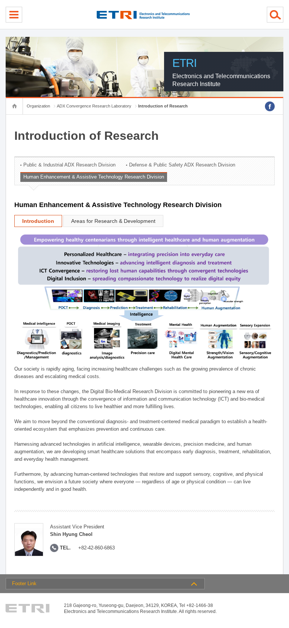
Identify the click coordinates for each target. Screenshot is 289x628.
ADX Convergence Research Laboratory (94, 106)
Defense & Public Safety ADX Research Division (182, 165)
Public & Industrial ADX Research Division (69, 165)
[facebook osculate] (270, 106)
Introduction (38, 221)
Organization (38, 106)
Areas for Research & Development (113, 221)
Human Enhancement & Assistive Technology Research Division (93, 177)
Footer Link (24, 583)
